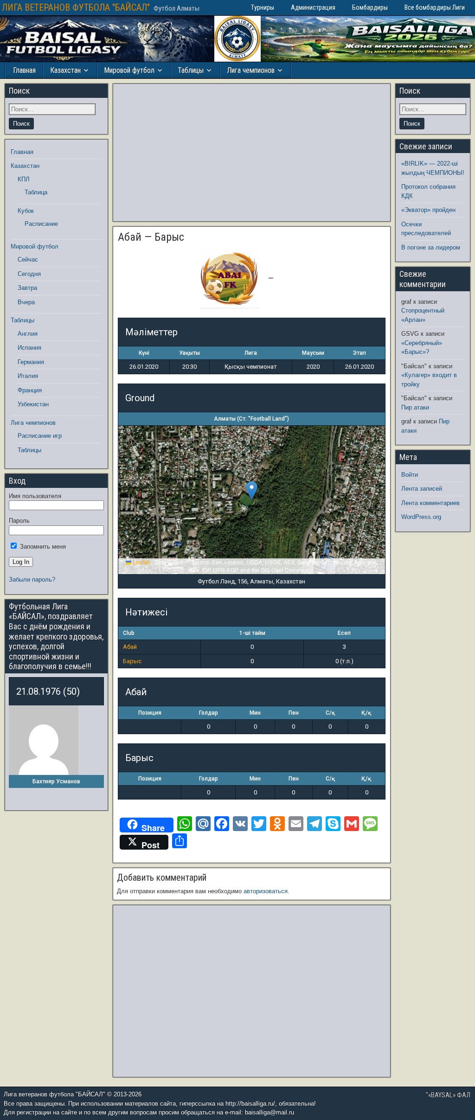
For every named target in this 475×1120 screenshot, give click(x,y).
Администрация (313, 7)
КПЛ (24, 179)
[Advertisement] (251, 153)
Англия (28, 333)
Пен (294, 713)
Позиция (149, 713)
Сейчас (28, 259)
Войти (409, 474)
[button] (251, 490)
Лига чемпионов (251, 70)
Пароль (19, 520)
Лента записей (421, 488)
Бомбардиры (370, 7)
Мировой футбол (129, 70)
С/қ (330, 713)
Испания (29, 347)
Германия (31, 361)
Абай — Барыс (151, 236)
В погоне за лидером (430, 247)
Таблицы (191, 70)
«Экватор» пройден (428, 209)
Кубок (26, 210)
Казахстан (65, 70)
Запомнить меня (42, 546)
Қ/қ (366, 713)
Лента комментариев (430, 502)
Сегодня (29, 273)
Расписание (41, 223)
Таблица (36, 192)
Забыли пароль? (32, 579)
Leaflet (140, 562)
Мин (255, 713)
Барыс (132, 661)
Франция (30, 390)
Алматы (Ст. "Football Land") (251, 419)
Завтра (27, 287)
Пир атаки (415, 407)
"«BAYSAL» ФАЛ (448, 1095)
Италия (28, 375)
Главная (24, 70)
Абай (130, 646)
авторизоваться (266, 891)
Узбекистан (33, 404)
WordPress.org (421, 516)
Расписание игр (40, 435)
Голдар (208, 713)
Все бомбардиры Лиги (434, 7)
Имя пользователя (35, 496)
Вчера (26, 302)
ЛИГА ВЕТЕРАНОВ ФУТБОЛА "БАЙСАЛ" (76, 7)
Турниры (262, 7)
